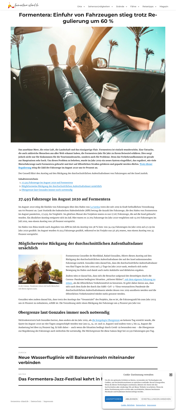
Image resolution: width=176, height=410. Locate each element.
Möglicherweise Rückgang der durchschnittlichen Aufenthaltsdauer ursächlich (62, 186)
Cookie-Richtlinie (128, 405)
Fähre (133, 6)
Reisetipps (148, 6)
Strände (120, 6)
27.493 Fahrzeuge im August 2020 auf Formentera (47, 182)
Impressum (151, 405)
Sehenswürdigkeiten (99, 6)
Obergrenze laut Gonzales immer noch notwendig (47, 189)
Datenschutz (141, 405)
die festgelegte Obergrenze (106, 320)
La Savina (95, 207)
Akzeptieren (113, 399)
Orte (79, 6)
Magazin (164, 6)
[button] (171, 374)
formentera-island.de (19, 401)
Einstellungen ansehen (156, 399)
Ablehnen (132, 399)
